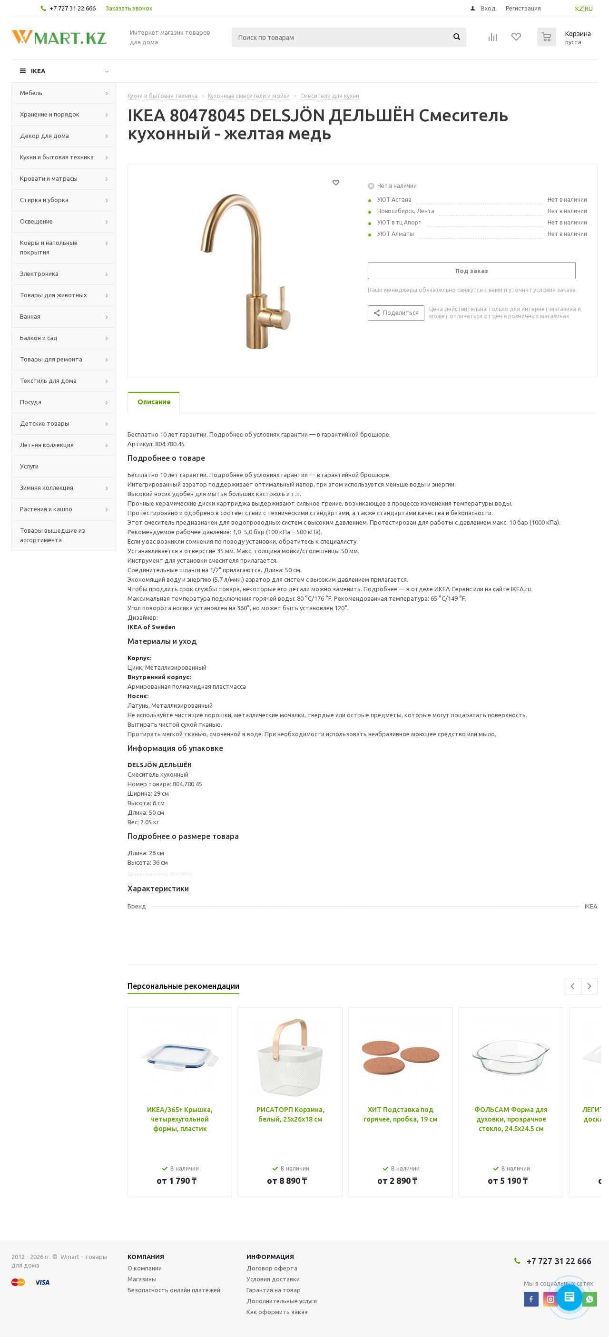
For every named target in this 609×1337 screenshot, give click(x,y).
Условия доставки (273, 1279)
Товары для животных (53, 295)
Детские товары (44, 423)
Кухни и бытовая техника (57, 157)
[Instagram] (550, 1299)
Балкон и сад (39, 337)
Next (589, 986)
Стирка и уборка (44, 199)
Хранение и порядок (49, 114)
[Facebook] (531, 1299)
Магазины (142, 1279)
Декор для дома (44, 135)
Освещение (36, 221)
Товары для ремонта (51, 359)
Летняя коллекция (47, 444)
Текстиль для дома (48, 380)
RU (589, 8)
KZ (579, 8)
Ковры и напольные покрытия (49, 247)
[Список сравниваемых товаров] (493, 40)
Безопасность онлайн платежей (174, 1290)
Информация (270, 1256)
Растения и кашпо (46, 509)
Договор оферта (271, 1268)
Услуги (29, 466)
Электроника (39, 273)
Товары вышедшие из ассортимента (52, 535)
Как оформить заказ (277, 1311)
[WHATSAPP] (589, 1299)
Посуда (30, 402)
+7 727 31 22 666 (72, 8)
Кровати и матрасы (49, 178)
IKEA (38, 71)
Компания (146, 1256)
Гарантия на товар (273, 1290)
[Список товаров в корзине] (565, 43)
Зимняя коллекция (46, 487)
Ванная (30, 316)
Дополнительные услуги (281, 1301)
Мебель (31, 92)
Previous (573, 986)
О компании (145, 1268)
